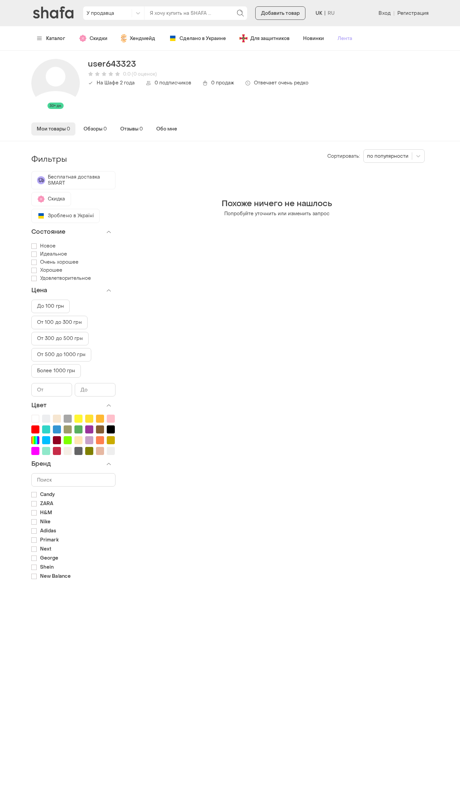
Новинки (313, 38)
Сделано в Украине (202, 38)
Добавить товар (280, 13)
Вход (384, 13)
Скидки (98, 38)
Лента (344, 38)
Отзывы (131, 129)
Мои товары (53, 129)
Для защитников (270, 38)
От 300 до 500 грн (60, 338)
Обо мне (166, 129)
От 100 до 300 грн (59, 322)
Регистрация (413, 13)
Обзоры (95, 129)
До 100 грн (50, 306)
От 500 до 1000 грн (61, 354)
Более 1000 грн (56, 371)
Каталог (55, 38)
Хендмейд (142, 38)
